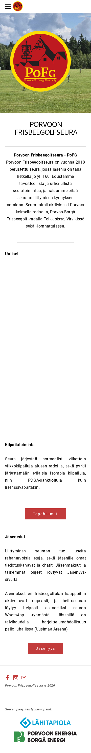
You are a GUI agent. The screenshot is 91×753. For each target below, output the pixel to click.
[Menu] (9, 6)
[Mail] (23, 678)
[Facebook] (7, 678)
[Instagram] (15, 678)
